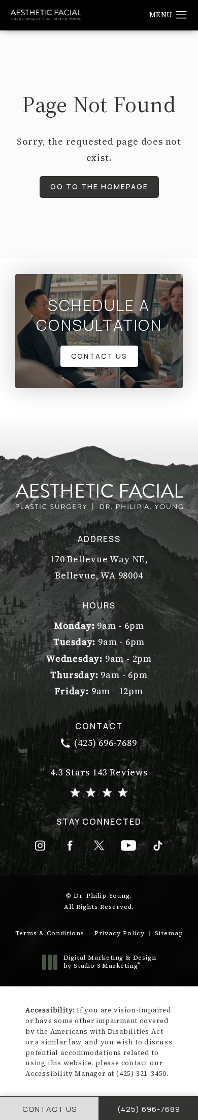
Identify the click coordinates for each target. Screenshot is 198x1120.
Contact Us (99, 356)
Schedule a (99, 315)
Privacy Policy (119, 933)
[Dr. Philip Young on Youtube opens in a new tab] (128, 845)
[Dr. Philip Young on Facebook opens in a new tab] (69, 845)
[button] (181, 15)
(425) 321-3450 (141, 1073)
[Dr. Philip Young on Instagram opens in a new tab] (40, 845)
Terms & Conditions (49, 933)
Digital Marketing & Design (109, 962)
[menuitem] (40, 845)
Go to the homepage (99, 186)
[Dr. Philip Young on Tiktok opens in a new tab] (158, 845)
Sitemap (169, 933)
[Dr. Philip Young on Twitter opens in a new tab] (99, 845)
